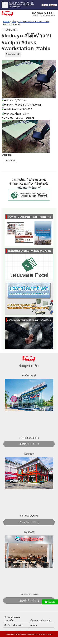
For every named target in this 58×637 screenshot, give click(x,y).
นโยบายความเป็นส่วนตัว (40, 620)
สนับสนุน (33, 625)
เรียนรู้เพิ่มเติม (27, 444)
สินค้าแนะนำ (13, 54)
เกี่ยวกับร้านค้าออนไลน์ (13, 625)
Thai (44, 5)
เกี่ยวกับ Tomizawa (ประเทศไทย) (12, 619)
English (53, 5)
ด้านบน (6, 22)
